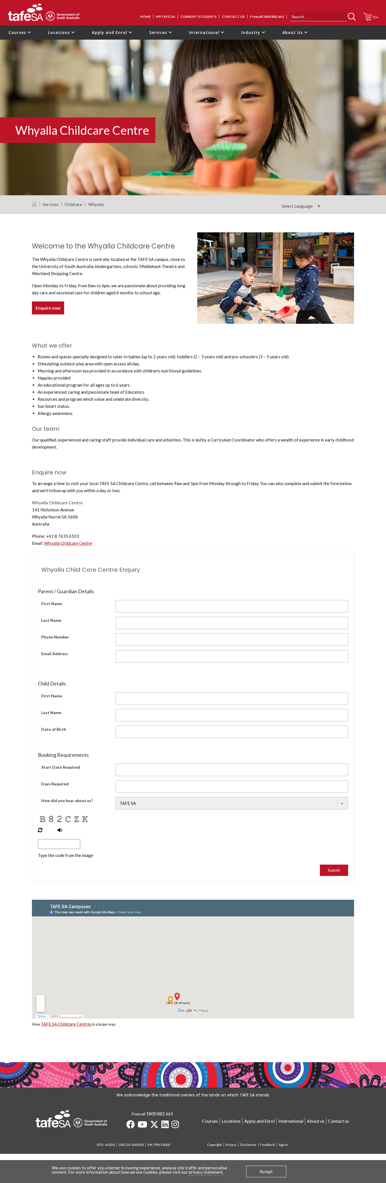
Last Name (51, 620)
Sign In (283, 1145)
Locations (59, 32)
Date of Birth (53, 729)
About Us (293, 32)
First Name (51, 603)
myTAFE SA (165, 16)
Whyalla (96, 204)
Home (145, 16)
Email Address (54, 653)
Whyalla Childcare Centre (68, 543)
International (205, 32)
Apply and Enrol (110, 32)
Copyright (214, 1145)
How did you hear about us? (67, 800)
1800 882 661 (159, 1113)
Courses (17, 32)
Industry (251, 32)
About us (315, 1121)
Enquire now (48, 307)
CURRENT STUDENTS (198, 16)
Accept (266, 1171)
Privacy (231, 1145)
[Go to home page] (34, 204)
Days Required (55, 783)
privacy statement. (206, 1172)
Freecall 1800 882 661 (267, 16)
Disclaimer (248, 1145)
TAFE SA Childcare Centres (66, 1023)
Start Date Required (60, 767)
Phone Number (55, 637)
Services (158, 32)
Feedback (267, 1145)
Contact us (233, 16)
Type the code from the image (65, 855)
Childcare (73, 204)
